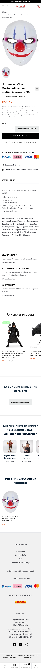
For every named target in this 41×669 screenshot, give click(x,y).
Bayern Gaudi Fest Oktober (10, 457)
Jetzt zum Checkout (20, 135)
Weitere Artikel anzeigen (20, 402)
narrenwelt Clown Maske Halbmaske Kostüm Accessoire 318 (10, 518)
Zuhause (5, 12)
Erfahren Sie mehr (8, 262)
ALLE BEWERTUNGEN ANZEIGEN (15, 97)
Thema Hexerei (26, 457)
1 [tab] (20, 62)
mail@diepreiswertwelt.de (20, 629)
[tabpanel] (20, 43)
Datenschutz (20, 555)
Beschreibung (8, 180)
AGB (21, 559)
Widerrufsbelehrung (20, 563)
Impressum (20, 551)
